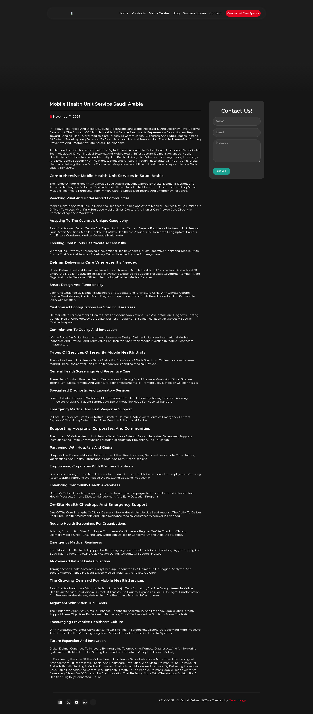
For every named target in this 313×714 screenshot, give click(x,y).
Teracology (237, 700)
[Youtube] (76, 702)
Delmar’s (75, 455)
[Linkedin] (60, 702)
